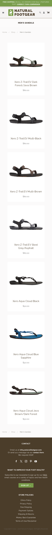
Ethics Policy (26, 500)
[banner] (21, 12)
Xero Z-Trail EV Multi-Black (26, 138)
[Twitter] (21, 461)
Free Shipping (26, 507)
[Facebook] (16, 461)
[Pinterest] (31, 461)
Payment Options (26, 511)
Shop (13, 32)
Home (4, 32)
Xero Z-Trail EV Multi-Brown (26, 191)
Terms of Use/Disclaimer (26, 521)
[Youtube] (35, 461)
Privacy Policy (26, 504)
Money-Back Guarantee (26, 518)
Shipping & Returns (26, 514)
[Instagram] (26, 461)
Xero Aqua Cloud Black (26, 301)
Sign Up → (26, 485)
